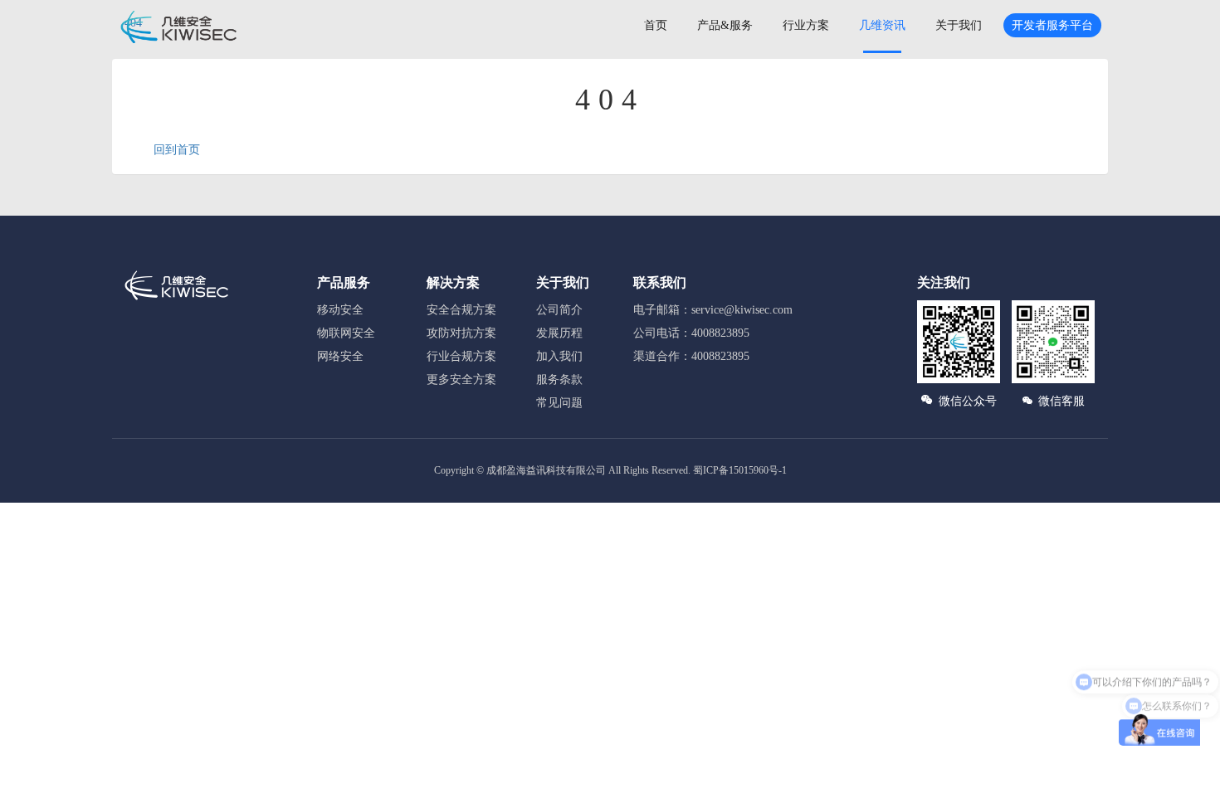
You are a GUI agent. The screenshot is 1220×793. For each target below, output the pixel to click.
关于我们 (958, 25)
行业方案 (806, 25)
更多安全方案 (461, 379)
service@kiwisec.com (742, 310)
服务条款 (559, 379)
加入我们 (559, 356)
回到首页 (177, 150)
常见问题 (559, 402)
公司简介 (559, 310)
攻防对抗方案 (461, 333)
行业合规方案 (461, 356)
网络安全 (340, 356)
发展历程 (559, 333)
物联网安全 (346, 333)
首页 (655, 25)
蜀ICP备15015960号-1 (740, 470)
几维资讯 (882, 25)
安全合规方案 (461, 310)
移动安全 (340, 310)
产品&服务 (725, 25)
